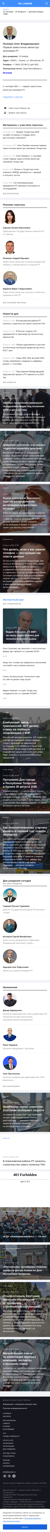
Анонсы (6, 9)
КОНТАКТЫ (7, 1416)
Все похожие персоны (14, 303)
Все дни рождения (12, 884)
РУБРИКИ (6, 1426)
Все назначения (11, 1086)
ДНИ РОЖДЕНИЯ (9, 1449)
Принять (25, 1527)
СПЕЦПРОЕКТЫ (9, 1456)
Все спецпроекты (12, 604)
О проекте (7, 1413)
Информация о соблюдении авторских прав (20, 1404)
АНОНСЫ (6, 1463)
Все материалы (11, 194)
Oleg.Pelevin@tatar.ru (32, 69)
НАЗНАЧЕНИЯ (8, 1443)
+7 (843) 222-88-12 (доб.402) (25, 64)
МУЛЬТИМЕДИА (8, 1429)
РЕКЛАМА (6, 1460)
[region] (25, 1520)
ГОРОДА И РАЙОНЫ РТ (11, 1436)
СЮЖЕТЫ (6, 1423)
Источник (7, 73)
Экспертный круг (13, 599)
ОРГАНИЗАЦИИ (8, 1446)
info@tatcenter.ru (9, 1472)
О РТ (4, 1433)
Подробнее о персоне (12, 97)
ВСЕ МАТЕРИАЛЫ (9, 1420)
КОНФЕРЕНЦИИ (9, 1466)
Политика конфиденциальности (15, 1408)
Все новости (9, 382)
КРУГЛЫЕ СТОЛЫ (9, 1453)
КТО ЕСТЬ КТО (8, 1440)
